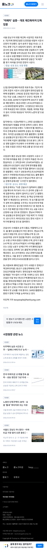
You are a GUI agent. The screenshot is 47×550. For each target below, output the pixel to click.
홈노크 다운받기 (31, 4)
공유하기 (37, 321)
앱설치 (40, 546)
